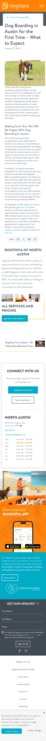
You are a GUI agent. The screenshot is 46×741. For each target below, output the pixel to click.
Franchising (23, 706)
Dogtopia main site (23, 661)
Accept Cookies (12, 731)
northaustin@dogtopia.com (15, 434)
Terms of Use (23, 691)
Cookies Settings (34, 730)
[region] (23, 725)
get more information (14, 318)
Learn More (9, 577)
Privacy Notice (23, 676)
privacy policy (32, 635)
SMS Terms (23, 699)
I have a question (22, 400)
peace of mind (23, 207)
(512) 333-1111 (10, 430)
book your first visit (22, 390)
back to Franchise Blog (19, 17)
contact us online (12, 229)
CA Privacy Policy (23, 684)
